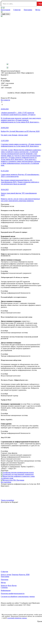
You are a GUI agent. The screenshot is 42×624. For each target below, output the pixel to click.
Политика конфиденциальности (12, 593)
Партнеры (4, 579)
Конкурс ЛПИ (24, 574)
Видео (14, 585)
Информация (5, 590)
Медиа (3, 582)
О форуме (4, 571)
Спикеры (4, 587)
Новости (4, 585)
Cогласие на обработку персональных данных (18, 596)
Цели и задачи (6, 574)
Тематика (15, 574)
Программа (5, 576)
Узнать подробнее (7, 500)
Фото (10, 585)
